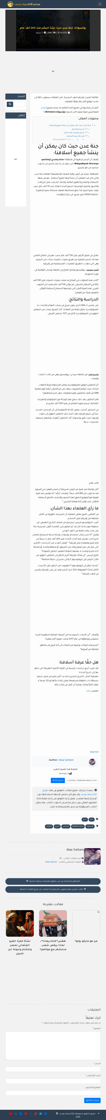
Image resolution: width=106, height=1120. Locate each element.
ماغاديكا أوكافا (77, 826)
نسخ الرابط (57, 780)
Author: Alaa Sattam (59, 139)
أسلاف (49, 826)
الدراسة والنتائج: (77, 129)
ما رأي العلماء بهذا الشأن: (73, 133)
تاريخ (85, 819)
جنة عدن (66, 826)
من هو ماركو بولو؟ (86, 941)
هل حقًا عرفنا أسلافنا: (75, 136)
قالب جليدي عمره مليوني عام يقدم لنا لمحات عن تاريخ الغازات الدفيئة (51, 889)
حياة (91, 819)
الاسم (97, 1064)
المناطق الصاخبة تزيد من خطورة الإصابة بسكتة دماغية (54, 881)
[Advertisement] (53, 72)
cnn (88, 691)
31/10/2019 (62, 33)
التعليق (96, 1029)
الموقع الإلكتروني (93, 1088)
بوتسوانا (90, 826)
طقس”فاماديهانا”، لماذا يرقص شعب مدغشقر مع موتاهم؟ (53, 945)
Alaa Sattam (66, 760)
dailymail (94, 752)
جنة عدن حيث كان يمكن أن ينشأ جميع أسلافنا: (70, 126)
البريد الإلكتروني (93, 1076)
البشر (44, 108)
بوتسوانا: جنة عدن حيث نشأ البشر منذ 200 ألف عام (53, 28)
